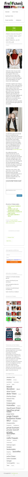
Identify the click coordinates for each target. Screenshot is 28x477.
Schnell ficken (9, 442)
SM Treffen (9, 454)
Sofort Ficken (15, 11)
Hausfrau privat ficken (13, 411)
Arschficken (9, 382)
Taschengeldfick (11, 463)
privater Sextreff (13, 430)
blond (10, 221)
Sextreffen (17, 451)
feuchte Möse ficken (17, 149)
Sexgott (7, 45)
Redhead (8, 435)
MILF (9, 421)
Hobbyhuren (18, 20)
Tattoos (18, 463)
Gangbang (18, 405)
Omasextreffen (11, 423)
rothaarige (9, 440)
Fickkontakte (14, 221)
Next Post (9, 240)
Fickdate (9, 401)
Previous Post (10, 237)
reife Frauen (12, 438)
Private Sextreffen (9, 20)
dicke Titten (12, 394)
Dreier (19, 394)
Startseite (7, 11)
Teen (8, 465)
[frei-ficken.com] (14, 5)
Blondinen (11, 389)
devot (18, 389)
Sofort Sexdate (11, 458)
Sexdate (9, 447)
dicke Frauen (11, 391)
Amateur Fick (11, 377)
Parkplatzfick (9, 425)
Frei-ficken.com (15, 473)
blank (13, 384)
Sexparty (9, 451)
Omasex (15, 421)
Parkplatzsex (16, 425)
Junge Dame (10, 414)
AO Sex (15, 379)
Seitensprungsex (11, 445)
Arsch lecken (16, 382)
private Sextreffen (11, 432)
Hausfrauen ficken (9, 16)
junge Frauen (12, 416)
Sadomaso (15, 440)
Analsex (9, 380)
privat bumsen (12, 223)
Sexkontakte (11, 449)
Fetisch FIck (10, 399)
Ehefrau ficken (11, 396)
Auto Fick (8, 384)
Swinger (9, 461)
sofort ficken (11, 456)
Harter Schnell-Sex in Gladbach (12, 291)
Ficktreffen (11, 405)
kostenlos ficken (14, 418)
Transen (12, 465)
